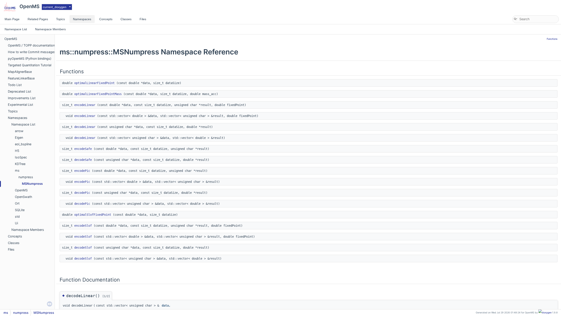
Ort (17, 203)
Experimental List (20, 104)
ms (17, 170)
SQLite (20, 210)
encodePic (82, 170)
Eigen (19, 137)
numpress (25, 177)
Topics (13, 111)
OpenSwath (23, 197)
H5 (17, 151)
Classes (14, 243)
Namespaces (17, 118)
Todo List (15, 85)
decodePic (82, 192)
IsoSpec (21, 157)
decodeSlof (83, 247)
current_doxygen (54, 7)
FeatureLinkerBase (21, 78)
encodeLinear (84, 105)
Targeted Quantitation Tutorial (29, 65)
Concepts (15, 236)
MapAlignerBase (20, 72)
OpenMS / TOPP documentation (31, 45)
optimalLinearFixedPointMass (98, 94)
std (17, 216)
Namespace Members (27, 230)
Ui (16, 223)
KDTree (20, 164)
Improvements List (22, 98)
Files (11, 249)
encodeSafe (83, 149)
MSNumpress (32, 183)
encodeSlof (83, 225)
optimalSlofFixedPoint (92, 214)
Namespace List (23, 124)
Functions (552, 39)
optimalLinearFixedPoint (94, 83)
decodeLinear (84, 127)
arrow (19, 131)
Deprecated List (19, 91)
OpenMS (10, 39)
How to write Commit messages (32, 52)
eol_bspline (23, 144)
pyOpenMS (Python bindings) (29, 58)
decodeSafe (83, 160)
